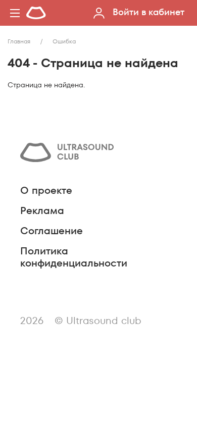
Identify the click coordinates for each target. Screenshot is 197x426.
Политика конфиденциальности (73, 257)
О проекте (46, 190)
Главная (19, 41)
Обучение (59, 138)
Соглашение (51, 231)
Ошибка (64, 41)
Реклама (42, 210)
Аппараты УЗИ (71, 120)
